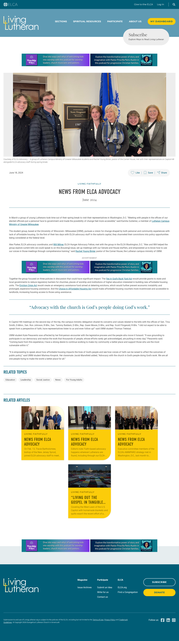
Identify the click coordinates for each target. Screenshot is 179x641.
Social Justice (43, 380)
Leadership (26, 380)
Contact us (102, 597)
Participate (115, 21)
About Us (135, 21)
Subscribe (159, 582)
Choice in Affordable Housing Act (75, 288)
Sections (61, 21)
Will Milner (58, 244)
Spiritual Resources (87, 21)
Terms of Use (98, 620)
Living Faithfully (89, 183)
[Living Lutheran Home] (20, 23)
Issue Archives (84, 587)
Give (143, 4)
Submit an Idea (104, 587)
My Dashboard (161, 21)
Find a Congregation (128, 592)
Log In (160, 4)
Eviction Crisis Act (28, 285)
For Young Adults (74, 380)
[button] (173, 4)
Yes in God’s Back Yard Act (119, 278)
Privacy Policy (109, 620)
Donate (159, 592)
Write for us (103, 592)
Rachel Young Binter (85, 251)
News (58, 380)
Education (10, 380)
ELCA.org (122, 587)
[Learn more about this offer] (89, 65)
